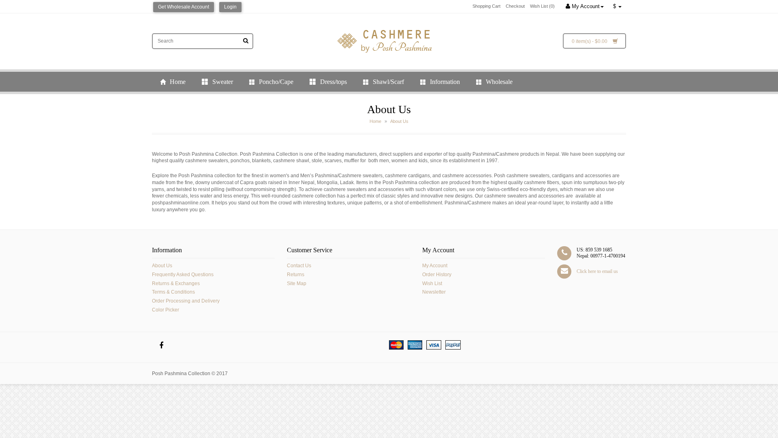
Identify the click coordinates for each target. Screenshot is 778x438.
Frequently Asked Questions (183, 274)
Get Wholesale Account (183, 7)
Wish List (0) (542, 6)
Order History (436, 274)
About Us (399, 121)
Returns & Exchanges (176, 283)
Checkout (515, 6)
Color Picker (165, 310)
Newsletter (434, 292)
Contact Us (299, 265)
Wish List (432, 283)
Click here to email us (597, 271)
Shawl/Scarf (387, 81)
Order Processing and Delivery (186, 301)
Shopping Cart (486, 6)
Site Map (296, 283)
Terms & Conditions (173, 292)
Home (177, 81)
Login (230, 7)
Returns (295, 274)
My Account (585, 6)
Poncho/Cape (275, 81)
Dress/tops (332, 81)
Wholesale (498, 81)
